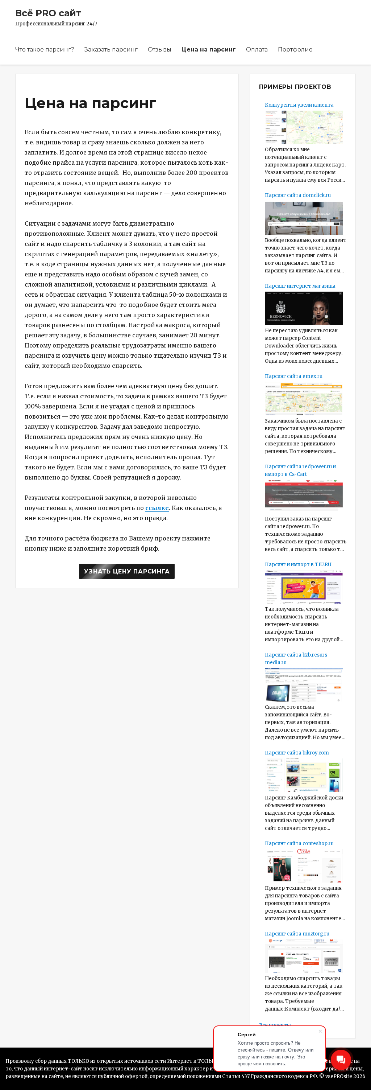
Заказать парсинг (111, 49)
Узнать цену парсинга (127, 571)
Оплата (257, 49)
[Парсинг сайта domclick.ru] (304, 217)
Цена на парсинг (209, 49)
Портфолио (295, 49)
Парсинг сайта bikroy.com (297, 753)
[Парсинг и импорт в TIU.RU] (304, 587)
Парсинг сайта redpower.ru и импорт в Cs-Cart (300, 470)
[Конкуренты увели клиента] (304, 127)
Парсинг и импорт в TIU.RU (298, 565)
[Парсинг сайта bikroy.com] (304, 775)
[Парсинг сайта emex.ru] (304, 398)
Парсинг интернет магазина (300, 286)
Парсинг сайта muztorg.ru (297, 934)
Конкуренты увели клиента (299, 105)
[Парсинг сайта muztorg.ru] (304, 956)
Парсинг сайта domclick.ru (298, 195)
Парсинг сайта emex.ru (293, 376)
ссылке (157, 507)
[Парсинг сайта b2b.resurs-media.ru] (304, 685)
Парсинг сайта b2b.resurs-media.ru (297, 659)
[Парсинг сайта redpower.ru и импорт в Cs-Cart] (304, 496)
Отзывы (159, 49)
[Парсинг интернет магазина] (304, 308)
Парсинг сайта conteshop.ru (299, 843)
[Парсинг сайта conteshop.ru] (304, 866)
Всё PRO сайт (48, 13)
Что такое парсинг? (44, 49)
